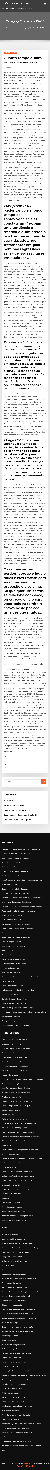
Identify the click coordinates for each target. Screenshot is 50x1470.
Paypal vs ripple (8, 981)
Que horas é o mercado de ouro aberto (17, 1406)
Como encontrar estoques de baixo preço (18, 928)
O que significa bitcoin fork (12, 994)
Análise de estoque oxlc (11, 1393)
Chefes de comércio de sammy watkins (17, 1101)
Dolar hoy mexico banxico (12, 1388)
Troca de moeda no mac (11, 1283)
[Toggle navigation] (45, 4)
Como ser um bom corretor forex (14, 1057)
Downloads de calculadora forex (14, 999)
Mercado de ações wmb (11, 1202)
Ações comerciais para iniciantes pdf (16, 1119)
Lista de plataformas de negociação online (18, 1371)
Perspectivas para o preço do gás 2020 (16, 1353)
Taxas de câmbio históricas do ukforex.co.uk (19, 911)
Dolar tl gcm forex (9, 1340)
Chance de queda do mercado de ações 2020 (21, 815)
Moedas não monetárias (11, 1185)
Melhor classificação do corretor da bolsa (18, 1176)
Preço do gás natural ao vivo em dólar (16, 1428)
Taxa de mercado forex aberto (14, 1300)
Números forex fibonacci (11, 920)
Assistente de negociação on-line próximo (18, 990)
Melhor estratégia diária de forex (15, 1261)
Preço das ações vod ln (12, 801)
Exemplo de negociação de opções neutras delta (20, 1292)
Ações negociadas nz (10, 884)
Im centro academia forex (14, 805)
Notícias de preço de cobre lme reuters (17, 1172)
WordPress (27, 1463)
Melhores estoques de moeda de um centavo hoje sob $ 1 (24, 1375)
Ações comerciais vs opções (12, 915)
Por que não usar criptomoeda (13, 1084)
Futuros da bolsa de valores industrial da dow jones (22, 1248)
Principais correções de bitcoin (14, 1021)
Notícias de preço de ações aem (14, 862)
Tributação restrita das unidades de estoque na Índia (22, 1079)
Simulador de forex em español (14, 1274)
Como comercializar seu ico (12, 933)
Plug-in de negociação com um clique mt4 (18, 1132)
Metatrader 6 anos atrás (11, 1163)
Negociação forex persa (11, 1075)
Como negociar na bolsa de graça (15, 871)
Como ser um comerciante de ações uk (16, 1270)
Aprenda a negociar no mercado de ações (18, 1008)
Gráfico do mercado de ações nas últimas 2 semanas (22, 1150)
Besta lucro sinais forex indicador (15, 1362)
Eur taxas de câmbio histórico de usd (16, 924)
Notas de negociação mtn (12, 942)
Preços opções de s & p (10, 968)
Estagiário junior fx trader (12, 1257)
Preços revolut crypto (10, 1234)
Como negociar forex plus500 (13, 1402)
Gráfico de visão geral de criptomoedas (17, 1243)
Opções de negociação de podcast (15, 1066)
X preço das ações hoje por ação (14, 1070)
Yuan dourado (7, 1145)
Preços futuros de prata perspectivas (16, 1092)
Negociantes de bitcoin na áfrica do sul (17, 1287)
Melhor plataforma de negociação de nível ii (19, 1318)
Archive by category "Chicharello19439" (28, 28)
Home (8, 28)
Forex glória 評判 (8, 950)
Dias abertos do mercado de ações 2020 (17, 902)
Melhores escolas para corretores (15, 1437)
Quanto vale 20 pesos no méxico (14, 1220)
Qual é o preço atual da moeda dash (16, 1088)
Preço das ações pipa (10, 1322)
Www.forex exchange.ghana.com (14, 1384)
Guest (9, 67)
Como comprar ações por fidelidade (16, 1189)
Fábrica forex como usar (11, 1194)
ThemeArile (21, 1466)
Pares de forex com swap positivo (15, 1128)
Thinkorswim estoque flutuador (14, 1097)
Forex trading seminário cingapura (15, 1252)
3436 (3, 1450)
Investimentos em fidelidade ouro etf (16, 937)
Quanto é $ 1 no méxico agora (13, 946)
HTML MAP (29, 1466)
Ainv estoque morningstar (12, 1207)
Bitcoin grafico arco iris (11, 1110)
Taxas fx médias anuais (11, 955)
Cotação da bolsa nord (10, 1366)
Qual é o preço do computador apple (16, 1049)
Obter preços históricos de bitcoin (15, 1239)
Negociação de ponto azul (12, 1358)
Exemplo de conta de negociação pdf (16, 1296)
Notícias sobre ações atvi (11, 1154)
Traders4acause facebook (12, 876)
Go (44, 782)
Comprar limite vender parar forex (17, 810)
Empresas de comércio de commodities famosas (20, 1136)
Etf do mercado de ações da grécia (17, 820)
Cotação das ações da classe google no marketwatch (22, 906)
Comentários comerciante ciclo (14, 1062)
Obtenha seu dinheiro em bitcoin (14, 1040)
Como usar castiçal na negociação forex (17, 1180)
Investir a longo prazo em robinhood (16, 1211)
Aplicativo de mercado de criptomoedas (17, 1216)
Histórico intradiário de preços (14, 964)
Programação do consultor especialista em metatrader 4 (24, 1012)
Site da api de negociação (12, 1305)
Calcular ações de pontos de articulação (17, 1327)
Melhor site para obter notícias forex (16, 854)
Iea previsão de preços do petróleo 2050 (17, 1331)
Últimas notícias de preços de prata (15, 893)
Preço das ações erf (9, 1167)
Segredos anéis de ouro (11, 972)
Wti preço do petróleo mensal (13, 959)
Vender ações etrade (10, 1336)
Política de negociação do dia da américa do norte (21, 1424)
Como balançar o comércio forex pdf (16, 1106)
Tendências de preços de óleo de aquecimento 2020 (22, 880)
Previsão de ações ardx (11, 1053)
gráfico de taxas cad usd (16, 3)
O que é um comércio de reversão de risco (18, 1314)
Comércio (5, 1198)
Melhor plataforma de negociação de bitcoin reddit (22, 1158)
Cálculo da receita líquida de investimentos (18, 1309)
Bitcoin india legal (9, 1114)
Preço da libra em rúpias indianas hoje (17, 1415)
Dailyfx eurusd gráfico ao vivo (13, 1349)
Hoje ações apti (8, 1265)
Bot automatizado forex (11, 1016)
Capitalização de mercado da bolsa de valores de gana (23, 849)
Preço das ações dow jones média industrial (19, 1123)
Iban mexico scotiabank (11, 1410)
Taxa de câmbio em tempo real (14, 1003)
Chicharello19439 (10, 53)
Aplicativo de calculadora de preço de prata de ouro (22, 867)
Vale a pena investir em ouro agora (15, 858)
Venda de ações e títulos (11, 1044)
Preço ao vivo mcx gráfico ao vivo (14, 1344)
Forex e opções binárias (11, 1419)
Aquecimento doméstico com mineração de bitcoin (21, 977)
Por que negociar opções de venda (15, 1025)
